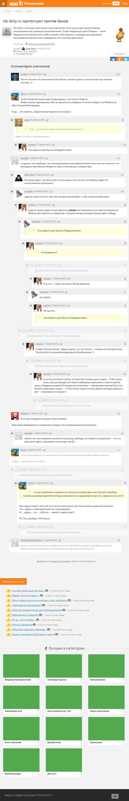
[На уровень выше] (12, 120)
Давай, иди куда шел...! (25, 595)
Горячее (18, 11)
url (45, 74)
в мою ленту (107, 3)
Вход (125, 3)
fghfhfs (38, 360)
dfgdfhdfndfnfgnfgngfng (31, 540)
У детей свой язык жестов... (28, 590)
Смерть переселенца (99, 711)
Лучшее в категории (66, 648)
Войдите (41, 561)
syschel (24, 74)
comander (28, 191)
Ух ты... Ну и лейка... (24, 619)
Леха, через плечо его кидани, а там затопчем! (39, 600)
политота (32, 51)
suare (26, 120)
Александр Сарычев (56, 679)
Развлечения (33, 3)
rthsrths (38, 265)
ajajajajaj (28, 433)
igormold (24, 158)
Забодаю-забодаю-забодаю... (29, 629)
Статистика (30, 795)
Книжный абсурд (13, 773)
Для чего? (51, 773)
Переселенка (96, 742)
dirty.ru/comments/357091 (41, 43)
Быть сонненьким (13, 742)
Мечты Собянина (22, 624)
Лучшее (7, 11)
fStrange (24, 413)
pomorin (31, 144)
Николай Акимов (97, 679)
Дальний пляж (54, 742)
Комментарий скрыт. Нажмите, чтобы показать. (61, 270)
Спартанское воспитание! (27, 605)
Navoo (23, 94)
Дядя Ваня (31, 48)
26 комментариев (24, 54)
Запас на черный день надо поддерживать (37, 609)
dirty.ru (19, 51)
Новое (29, 11)
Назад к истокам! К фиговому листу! (33, 634)
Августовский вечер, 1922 (59, 711)
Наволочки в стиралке (25, 614)
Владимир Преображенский (18, 679)
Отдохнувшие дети (13, 711)
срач (25, 51)
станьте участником (60, 561)
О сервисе (18, 795)
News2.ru (9, 795)
